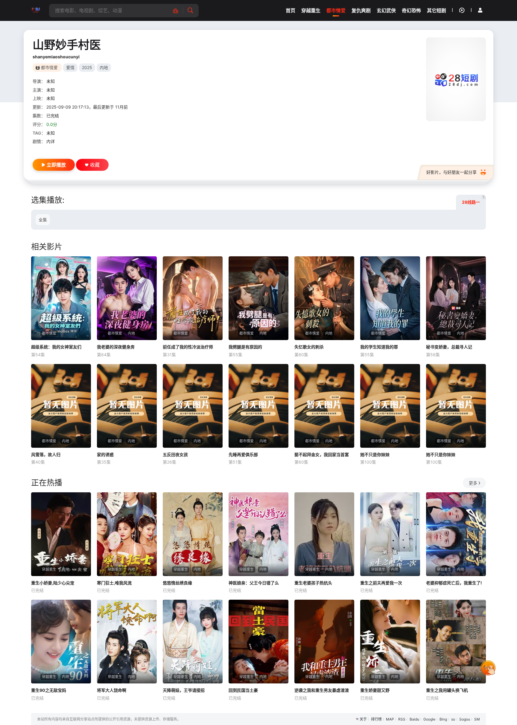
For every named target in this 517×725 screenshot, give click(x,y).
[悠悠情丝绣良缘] (193, 534)
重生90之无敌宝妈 (48, 690)
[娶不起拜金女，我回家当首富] (324, 406)
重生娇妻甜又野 (375, 690)
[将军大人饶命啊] (127, 641)
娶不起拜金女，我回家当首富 (321, 454)
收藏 (95, 165)
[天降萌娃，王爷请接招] (193, 641)
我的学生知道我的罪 (379, 346)
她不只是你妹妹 (375, 454)
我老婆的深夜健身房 (116, 346)
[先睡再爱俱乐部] (258, 406)
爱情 (70, 67)
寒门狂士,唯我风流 (114, 582)
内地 (104, 67)
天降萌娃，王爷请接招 (184, 690)
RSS (401, 719)
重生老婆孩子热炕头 (313, 582)
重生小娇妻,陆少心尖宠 (52, 582)
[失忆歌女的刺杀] (324, 298)
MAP (390, 719)
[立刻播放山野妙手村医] (456, 79)
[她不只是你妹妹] (390, 406)
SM (477, 719)
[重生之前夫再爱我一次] (390, 534)
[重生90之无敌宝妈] (61, 641)
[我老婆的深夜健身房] (127, 298)
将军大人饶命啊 (111, 690)
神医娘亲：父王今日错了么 (254, 582)
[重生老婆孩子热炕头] (324, 534)
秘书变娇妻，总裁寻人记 (449, 346)
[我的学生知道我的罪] (390, 298)
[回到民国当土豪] (258, 641)
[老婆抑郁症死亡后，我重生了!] (456, 534)
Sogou (464, 719)
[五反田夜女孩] (193, 406)
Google (429, 719)
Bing (443, 719)
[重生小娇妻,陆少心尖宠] (61, 534)
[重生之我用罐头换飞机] (456, 641)
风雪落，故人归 (45, 454)
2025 (87, 67)
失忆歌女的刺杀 (309, 346)
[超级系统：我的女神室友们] (61, 298)
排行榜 (376, 719)
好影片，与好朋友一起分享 (451, 172)
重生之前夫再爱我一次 (381, 582)
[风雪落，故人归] (61, 406)
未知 (50, 81)
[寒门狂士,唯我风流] (127, 534)
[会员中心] (480, 10)
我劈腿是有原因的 (245, 346)
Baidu (414, 719)
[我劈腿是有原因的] (258, 298)
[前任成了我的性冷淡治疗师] (193, 298)
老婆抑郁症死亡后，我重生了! (454, 582)
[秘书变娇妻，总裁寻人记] (456, 298)
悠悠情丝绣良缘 (177, 582)
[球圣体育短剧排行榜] (179, 10)
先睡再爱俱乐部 (243, 454)
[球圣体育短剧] (35, 10)
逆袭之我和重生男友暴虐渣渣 (321, 690)
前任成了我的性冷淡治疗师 (188, 346)
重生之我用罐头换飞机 (447, 690)
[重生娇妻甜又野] (390, 641)
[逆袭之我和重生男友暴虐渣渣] (324, 641)
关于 (363, 719)
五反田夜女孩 (175, 454)
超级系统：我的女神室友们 (56, 346)
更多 (473, 482)
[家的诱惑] (127, 406)
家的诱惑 (105, 454)
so (453, 719)
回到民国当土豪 (243, 690)
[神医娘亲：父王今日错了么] (258, 534)
